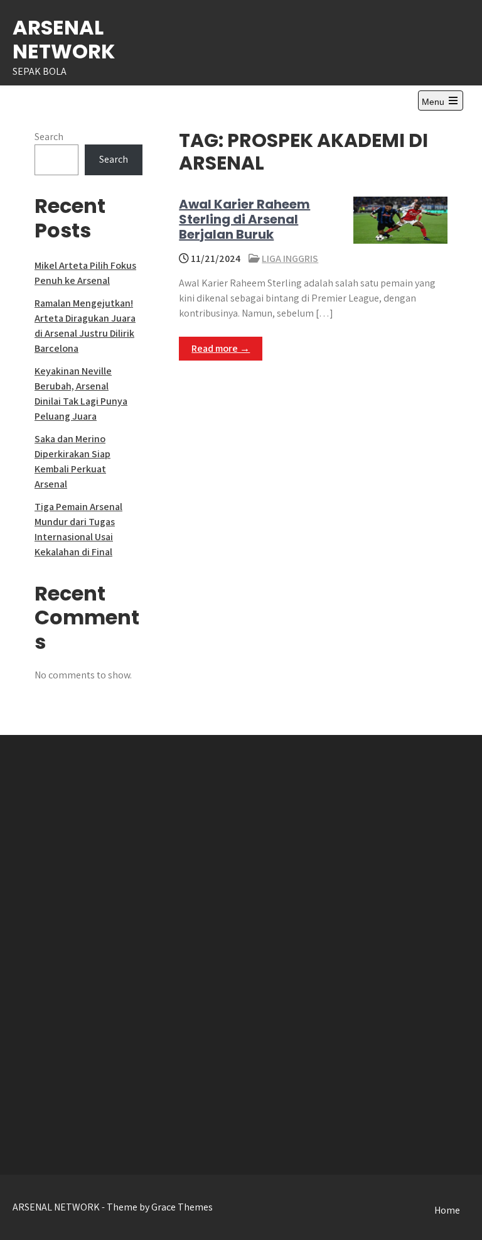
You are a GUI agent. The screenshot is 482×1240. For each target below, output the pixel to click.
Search (49, 136)
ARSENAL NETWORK (64, 39)
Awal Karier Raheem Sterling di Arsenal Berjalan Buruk (244, 219)
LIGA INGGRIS (290, 258)
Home (447, 1210)
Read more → (220, 348)
